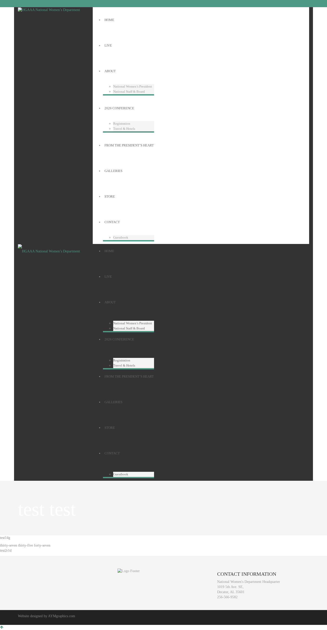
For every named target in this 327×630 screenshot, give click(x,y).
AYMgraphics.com (61, 616)
